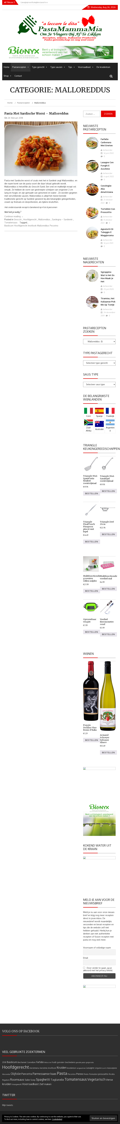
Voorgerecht (17, 1084)
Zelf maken (45, 1084)
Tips (70, 67)
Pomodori (93, 1074)
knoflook (32, 225)
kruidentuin (71, 1068)
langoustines (81, 1068)
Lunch (104, 1068)
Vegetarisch (96, 1079)
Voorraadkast (84, 67)
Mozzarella (6, 1074)
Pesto (86, 1074)
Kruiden (61, 1067)
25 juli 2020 (108, 289)
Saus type (90, 374)
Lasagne (90, 1068)
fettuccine (47, 1062)
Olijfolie (16, 1074)
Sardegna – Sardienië (62, 219)
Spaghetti (43, 1079)
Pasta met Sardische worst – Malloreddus (36, 113)
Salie (27, 1079)
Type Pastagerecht (98, 353)
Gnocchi (18, 219)
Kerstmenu (34, 1068)
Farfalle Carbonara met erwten (107, 142)
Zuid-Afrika (88, 429)
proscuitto (103, 1074)
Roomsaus (17, 1079)
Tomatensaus (10, 222)
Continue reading (13, 216)
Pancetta (26, 1073)
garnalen (60, 1062)
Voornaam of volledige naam (97, 947)
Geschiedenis (70, 1062)
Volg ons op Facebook (21, 1031)
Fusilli (54, 1062)
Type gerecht (38, 67)
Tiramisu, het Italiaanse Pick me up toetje (108, 301)
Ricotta (112, 1074)
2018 (4, 1062)
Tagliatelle (57, 1079)
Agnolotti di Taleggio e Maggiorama (107, 232)
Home (6, 67)
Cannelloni (31, 1062)
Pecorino (54, 225)
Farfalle (40, 1062)
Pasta (62, 1073)
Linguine (98, 1068)
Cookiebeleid (57, 1119)
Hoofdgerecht (30, 219)
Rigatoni (6, 1080)
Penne (79, 1073)
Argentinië (110, 429)
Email (85, 958)
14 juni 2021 (108, 243)
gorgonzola (90, 1062)
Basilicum (8, 225)
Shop (6, 76)
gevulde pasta (80, 1062)
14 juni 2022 (108, 153)
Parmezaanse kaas (44, 1074)
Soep (32, 1080)
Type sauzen (56, 67)
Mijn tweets (7, 1105)
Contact (18, 76)
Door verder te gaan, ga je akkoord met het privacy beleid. (98, 969)
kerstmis (44, 1068)
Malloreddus (44, 219)
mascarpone (112, 1068)
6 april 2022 (108, 176)
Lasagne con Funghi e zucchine (107, 165)
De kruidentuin (103, 67)
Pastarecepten (19, 67)
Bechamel (22, 1062)
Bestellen (91, 493)
